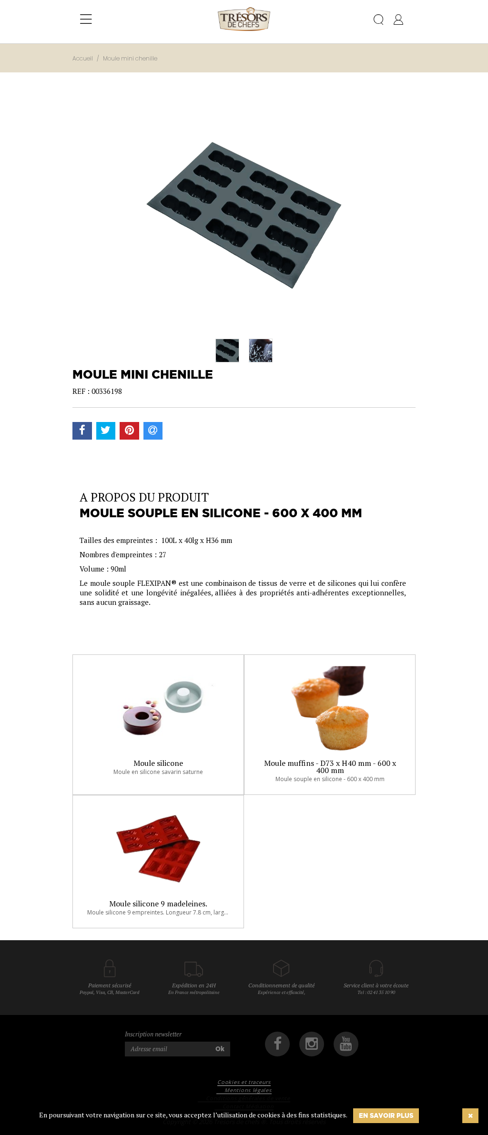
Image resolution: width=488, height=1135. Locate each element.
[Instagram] (311, 1044)
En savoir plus (386, 1115)
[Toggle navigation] (86, 19)
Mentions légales (247, 1090)
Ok (219, 1048)
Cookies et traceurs (243, 1081)
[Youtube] (346, 1044)
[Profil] (398, 21)
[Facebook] (277, 1044)
